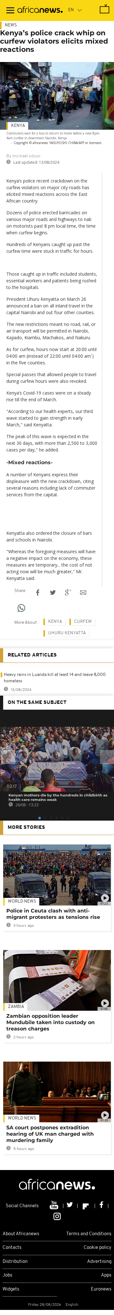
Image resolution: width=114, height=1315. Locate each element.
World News (22, 901)
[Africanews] (40, 10)
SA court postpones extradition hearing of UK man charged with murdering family (50, 1134)
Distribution (15, 1261)
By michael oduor (23, 156)
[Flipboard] (86, 1206)
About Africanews (21, 1234)
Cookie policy (97, 1247)
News (11, 25)
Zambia (16, 1006)
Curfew (83, 621)
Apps (106, 1275)
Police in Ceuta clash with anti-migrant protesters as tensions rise (53, 914)
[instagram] (57, 1216)
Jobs (7, 1275)
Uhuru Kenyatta (67, 633)
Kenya (18, 125)
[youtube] (54, 1206)
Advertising (99, 1261)
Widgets (11, 1289)
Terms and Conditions (88, 1234)
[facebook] (101, 1206)
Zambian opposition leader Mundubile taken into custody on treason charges (50, 1022)
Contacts (12, 1247)
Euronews (101, 1289)
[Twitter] (70, 1206)
